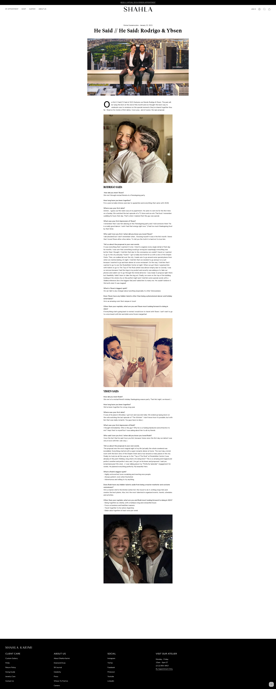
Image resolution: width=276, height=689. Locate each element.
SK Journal (58, 667)
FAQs (7, 663)
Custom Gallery (11, 658)
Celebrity (57, 672)
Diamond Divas (60, 663)
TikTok (110, 663)
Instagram (111, 658)
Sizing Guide (10, 672)
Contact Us (9, 681)
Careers (57, 685)
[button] (23, 9)
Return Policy (10, 667)
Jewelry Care (10, 676)
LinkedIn (110, 681)
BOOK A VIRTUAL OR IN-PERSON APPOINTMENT (138, 2)
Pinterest (111, 672)
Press (56, 676)
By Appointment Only (164, 669)
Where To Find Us (61, 681)
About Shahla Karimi (62, 658)
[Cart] (269, 9)
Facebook (111, 667)
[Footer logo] (18, 647)
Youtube (110, 676)
